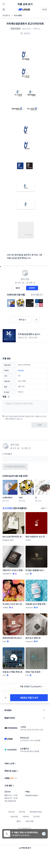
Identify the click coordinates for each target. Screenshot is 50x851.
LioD (27, 573)
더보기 (43, 508)
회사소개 (11, 812)
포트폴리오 (6, 15)
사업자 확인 (14, 816)
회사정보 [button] (7, 710)
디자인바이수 (7, 573)
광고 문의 (36, 816)
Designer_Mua (7, 540)
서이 (4, 675)
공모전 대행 (29, 821)
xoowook (29, 607)
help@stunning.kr (31, 795)
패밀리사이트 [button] (9, 717)
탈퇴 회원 (5, 500)
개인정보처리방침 (36, 812)
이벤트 (9, 778)
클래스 (19, 821)
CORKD (5, 607)
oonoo (28, 540)
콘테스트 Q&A (10, 770)
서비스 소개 (9, 763)
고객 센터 (8, 785)
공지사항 (22, 812)
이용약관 (26, 816)
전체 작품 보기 (37, 294)
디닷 (26, 675)
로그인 (44, 9)
